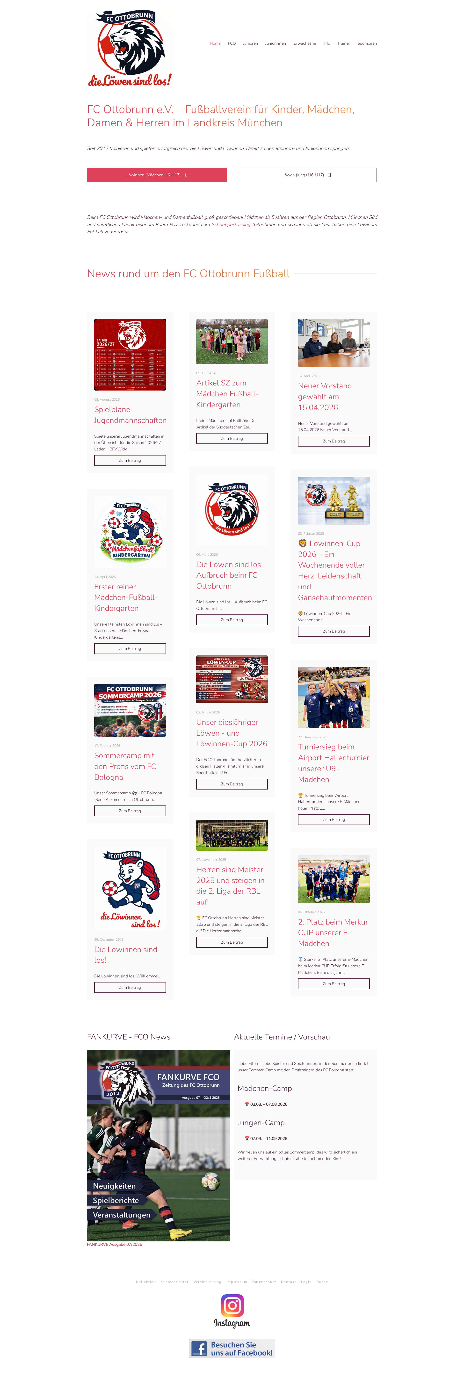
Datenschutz (264, 1282)
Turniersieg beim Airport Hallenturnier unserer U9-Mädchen (333, 763)
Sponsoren (367, 43)
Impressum (236, 1282)
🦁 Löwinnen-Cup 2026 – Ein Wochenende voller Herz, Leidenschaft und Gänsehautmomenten (335, 570)
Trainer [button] (343, 43)
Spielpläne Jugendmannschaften (130, 415)
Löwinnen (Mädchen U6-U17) (153, 175)
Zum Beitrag (130, 460)
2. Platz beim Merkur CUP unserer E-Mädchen (333, 933)
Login (306, 1282)
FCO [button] (232, 43)
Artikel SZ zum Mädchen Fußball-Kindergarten (227, 394)
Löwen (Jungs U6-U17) (303, 175)
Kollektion (146, 1282)
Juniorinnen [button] (275, 43)
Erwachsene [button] (304, 43)
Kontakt (288, 1282)
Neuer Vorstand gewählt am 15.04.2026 (325, 397)
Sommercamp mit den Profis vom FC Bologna (125, 766)
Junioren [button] (250, 43)
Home (215, 43)
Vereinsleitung (208, 1282)
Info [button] (326, 43)
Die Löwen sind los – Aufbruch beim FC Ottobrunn (231, 575)
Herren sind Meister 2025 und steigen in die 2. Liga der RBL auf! (230, 885)
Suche (322, 1282)
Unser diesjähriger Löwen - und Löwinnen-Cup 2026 (231, 733)
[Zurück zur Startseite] (130, 43)
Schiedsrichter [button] (175, 1282)
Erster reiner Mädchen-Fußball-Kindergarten (126, 598)
